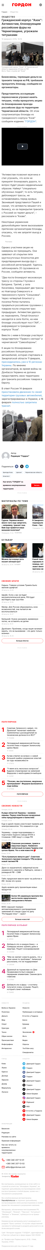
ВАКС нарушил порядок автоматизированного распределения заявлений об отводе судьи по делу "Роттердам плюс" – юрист (19, 910)
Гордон (4, 12)
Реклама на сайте (9, 1137)
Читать (36, 485)
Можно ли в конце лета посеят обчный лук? (13, 560)
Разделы (26, 1003)
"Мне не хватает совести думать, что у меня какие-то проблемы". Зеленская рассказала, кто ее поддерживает (24, 959)
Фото (24, 1036)
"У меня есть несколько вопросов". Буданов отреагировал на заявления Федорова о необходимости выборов (24, 770)
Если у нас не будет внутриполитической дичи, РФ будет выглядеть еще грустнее (18, 597)
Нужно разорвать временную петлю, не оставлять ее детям (20, 620)
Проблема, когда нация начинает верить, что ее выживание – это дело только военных (22, 630)
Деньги (5, 1016)
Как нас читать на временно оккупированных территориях (9, 1149)
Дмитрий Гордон (33, 1064)
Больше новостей (22, 919)
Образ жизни (7, 1036)
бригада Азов (8, 472)
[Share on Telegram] (27, 467)
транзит (19, 472)
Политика (18, 533)
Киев (4, 1064)
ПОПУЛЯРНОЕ (9, 722)
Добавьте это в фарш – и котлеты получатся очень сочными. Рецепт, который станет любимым (23, 986)
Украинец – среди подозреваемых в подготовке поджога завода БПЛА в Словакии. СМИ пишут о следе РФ (18, 834)
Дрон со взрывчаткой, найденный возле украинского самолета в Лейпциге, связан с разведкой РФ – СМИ (22, 869)
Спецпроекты (27, 1052)
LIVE (24, 1028)
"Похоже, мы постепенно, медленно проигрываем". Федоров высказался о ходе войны (25, 783)
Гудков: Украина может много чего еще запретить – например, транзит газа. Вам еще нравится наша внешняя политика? (14, 525)
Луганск (5, 1092)
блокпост (6, 476)
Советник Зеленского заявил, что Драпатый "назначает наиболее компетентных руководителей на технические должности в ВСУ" (22, 731)
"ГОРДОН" (30, 121)
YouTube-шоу (28, 1048)
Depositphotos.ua (8, 1200)
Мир (3, 1020)
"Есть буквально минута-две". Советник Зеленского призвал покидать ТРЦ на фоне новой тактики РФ (22, 858)
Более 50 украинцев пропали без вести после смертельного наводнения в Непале (27, 898)
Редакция (5, 1133)
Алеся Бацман (32, 1094)
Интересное (7, 1048)
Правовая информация (11, 1141)
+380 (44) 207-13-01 (15, 1160)
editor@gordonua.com (15, 1167)
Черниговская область (33, 472)
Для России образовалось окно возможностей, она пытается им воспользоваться (20, 609)
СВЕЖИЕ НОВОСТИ (12, 806)
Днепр (4, 1084)
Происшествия (8, 1040)
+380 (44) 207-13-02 (15, 1163)
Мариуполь (6, 1088)
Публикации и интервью (32, 1012)
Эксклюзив (27, 1032)
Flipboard (30, 1102)
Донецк (5, 1076)
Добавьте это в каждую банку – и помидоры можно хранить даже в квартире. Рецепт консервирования (23, 946)
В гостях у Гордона (30, 1016)
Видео (25, 1040)
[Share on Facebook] (16, 467)
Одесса (5, 1072)
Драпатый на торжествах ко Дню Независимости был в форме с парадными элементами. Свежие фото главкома (24, 973)
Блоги (24, 1020)
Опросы (25, 1044)
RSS (28, 1106)
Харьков (5, 1080)
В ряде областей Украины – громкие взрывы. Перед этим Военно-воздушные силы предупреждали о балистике (21, 815)
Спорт (4, 1024)
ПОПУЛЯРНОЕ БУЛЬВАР (14, 925)
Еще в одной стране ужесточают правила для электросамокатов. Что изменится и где (22, 825)
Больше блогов (22, 641)
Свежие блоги (10, 581)
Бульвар (7, 540)
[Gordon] (21, 5)
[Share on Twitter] (22, 467)
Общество (14, 12)
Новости (5, 1003)
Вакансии (5, 1129)
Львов (4, 1068)
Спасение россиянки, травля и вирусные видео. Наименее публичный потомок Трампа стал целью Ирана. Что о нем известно (22, 846)
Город (4, 1059)
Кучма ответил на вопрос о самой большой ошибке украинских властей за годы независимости (24, 758)
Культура (5, 1028)
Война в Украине (8, 1008)
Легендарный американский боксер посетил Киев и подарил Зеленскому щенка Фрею (23, 745)
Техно (4, 1032)
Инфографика (7, 1044)
